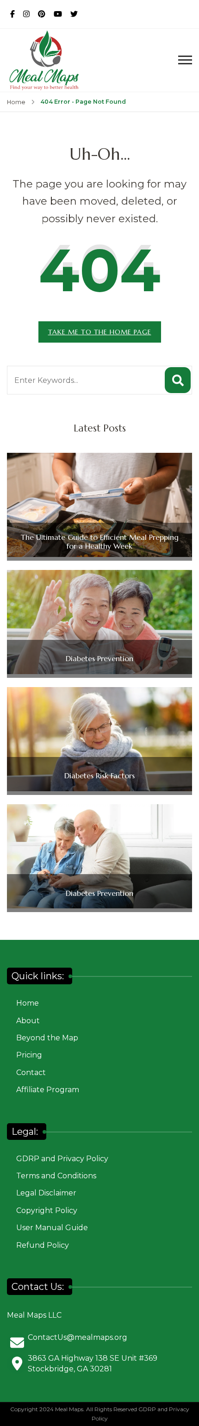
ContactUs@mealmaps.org (77, 1337)
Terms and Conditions (56, 1175)
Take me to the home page (99, 332)
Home (27, 1003)
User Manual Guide (52, 1227)
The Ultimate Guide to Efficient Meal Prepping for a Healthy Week (100, 541)
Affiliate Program (47, 1089)
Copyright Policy (46, 1210)
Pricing (29, 1055)
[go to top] (187, 1405)
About (28, 1020)
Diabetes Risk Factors (99, 775)
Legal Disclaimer (46, 1192)
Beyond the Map (47, 1037)
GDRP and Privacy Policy (62, 1158)
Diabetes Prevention (99, 658)
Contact (31, 1072)
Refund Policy (42, 1245)
